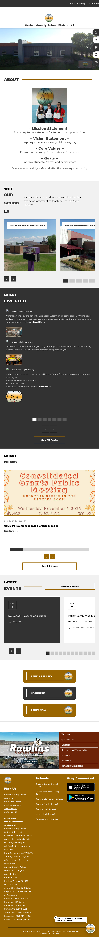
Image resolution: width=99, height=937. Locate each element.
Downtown (66, 755)
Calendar (94, 3)
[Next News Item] (52, 556)
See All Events (70, 586)
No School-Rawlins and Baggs (27, 615)
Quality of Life (67, 739)
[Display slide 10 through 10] (85, 653)
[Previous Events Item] (11, 651)
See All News (50, 566)
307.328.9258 (10, 812)
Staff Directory (77, 3)
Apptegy (55, 933)
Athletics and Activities (47, 819)
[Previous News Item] (46, 556)
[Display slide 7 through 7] (65, 419)
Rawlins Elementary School (49, 799)
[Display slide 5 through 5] (92, 281)
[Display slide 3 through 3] (79, 281)
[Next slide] (53, 428)
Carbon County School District (47, 785)
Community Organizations (73, 766)
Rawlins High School (46, 809)
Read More (39, 322)
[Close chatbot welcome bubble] (55, 917)
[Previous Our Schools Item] (6, 278)
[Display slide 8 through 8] (76, 653)
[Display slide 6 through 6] (59, 419)
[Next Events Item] (18, 651)
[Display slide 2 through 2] (72, 281)
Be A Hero (66, 760)
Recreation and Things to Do (74, 750)
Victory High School (45, 814)
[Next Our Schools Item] (13, 278)
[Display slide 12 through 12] (93, 653)
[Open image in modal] (14, 332)
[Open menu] (6, 17)
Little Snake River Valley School (47, 792)
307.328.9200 (10, 808)
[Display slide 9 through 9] (80, 653)
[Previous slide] (45, 428)
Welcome (65, 734)
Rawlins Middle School (47, 804)
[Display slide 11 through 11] (89, 653)
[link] (30, 270)
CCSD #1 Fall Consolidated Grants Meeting (31, 525)
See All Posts (49, 440)
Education (65, 745)
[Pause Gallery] (94, 67)
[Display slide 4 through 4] (85, 281)
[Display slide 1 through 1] (65, 281)
